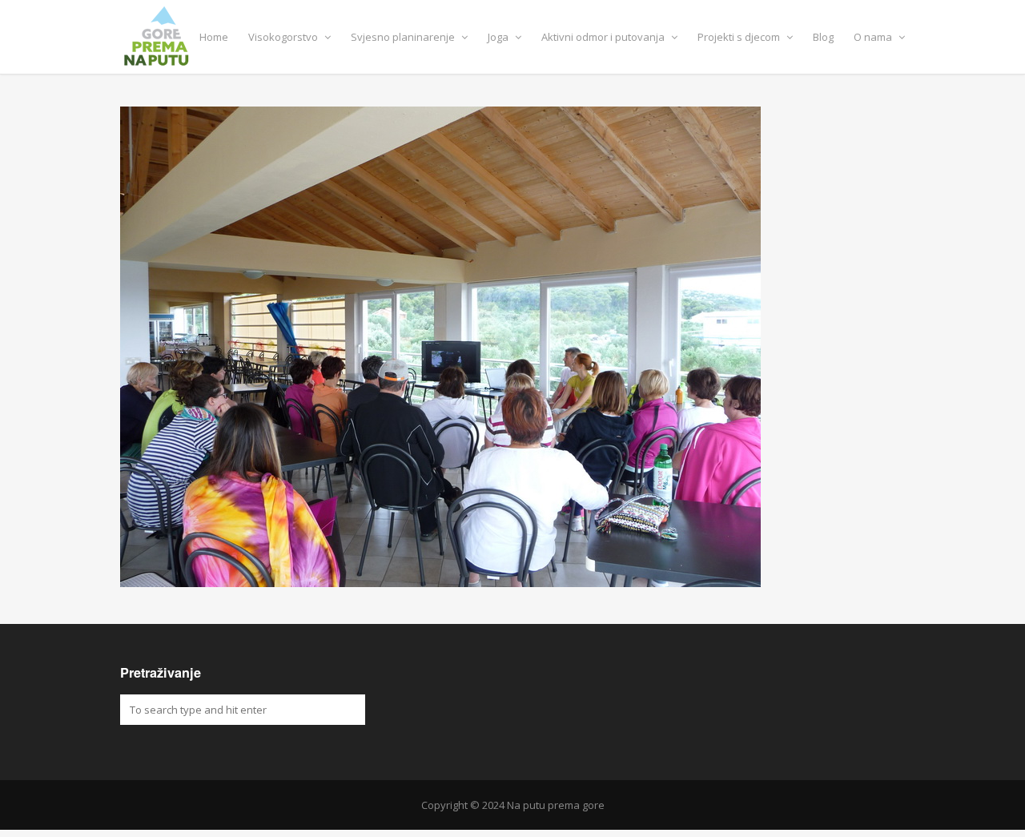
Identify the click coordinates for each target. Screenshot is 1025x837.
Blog (823, 37)
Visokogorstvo (284, 37)
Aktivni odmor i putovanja (604, 37)
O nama (874, 37)
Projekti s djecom (739, 37)
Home (213, 37)
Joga (499, 37)
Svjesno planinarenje (404, 37)
